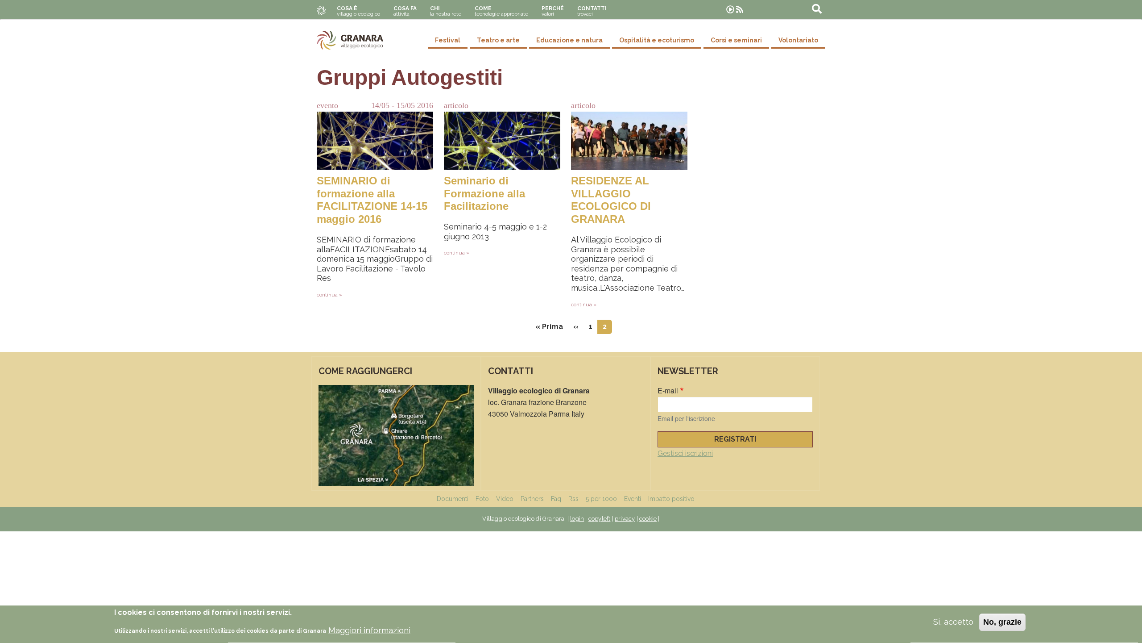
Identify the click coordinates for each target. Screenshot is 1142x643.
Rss (573, 498)
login (577, 518)
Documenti (452, 498)
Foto (482, 498)
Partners (532, 498)
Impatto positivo (671, 498)
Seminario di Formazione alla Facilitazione (484, 194)
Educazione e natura (569, 40)
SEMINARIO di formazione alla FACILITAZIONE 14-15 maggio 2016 (372, 200)
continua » (329, 295)
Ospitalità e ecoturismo (656, 40)
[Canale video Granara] (730, 9)
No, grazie (1002, 622)
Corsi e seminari (736, 40)
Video (504, 498)
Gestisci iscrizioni (685, 453)
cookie (648, 518)
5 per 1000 (601, 498)
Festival (447, 40)
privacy (625, 518)
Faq (556, 498)
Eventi (632, 498)
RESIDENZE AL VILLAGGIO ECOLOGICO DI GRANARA (611, 200)
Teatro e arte (498, 40)
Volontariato (798, 40)
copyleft (599, 518)
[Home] (350, 40)
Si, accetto (953, 621)
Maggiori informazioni (369, 630)
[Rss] (739, 9)
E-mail (668, 390)
